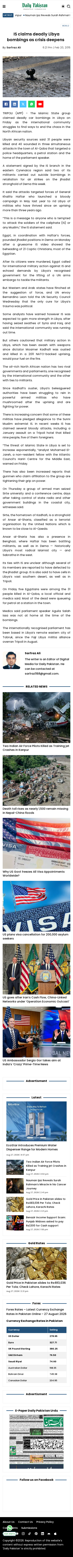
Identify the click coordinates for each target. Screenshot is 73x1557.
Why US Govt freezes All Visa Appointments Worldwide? (34, 874)
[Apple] (55, 1533)
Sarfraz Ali (14, 47)
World (65, 25)
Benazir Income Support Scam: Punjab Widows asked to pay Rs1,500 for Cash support (46, 1221)
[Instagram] (23, 1533)
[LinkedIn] (14, 104)
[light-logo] (35, 6)
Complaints (10, 1528)
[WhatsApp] (31, 104)
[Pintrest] (36, 1533)
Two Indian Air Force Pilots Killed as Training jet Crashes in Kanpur (36, 748)
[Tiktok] (29, 1533)
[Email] (40, 104)
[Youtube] (16, 1533)
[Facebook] (6, 104)
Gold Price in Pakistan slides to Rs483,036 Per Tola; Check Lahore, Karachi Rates (46, 1203)
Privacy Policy (45, 1522)
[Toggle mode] (63, 6)
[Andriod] (48, 1533)
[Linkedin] (42, 1533)
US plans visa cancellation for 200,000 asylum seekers (35, 936)
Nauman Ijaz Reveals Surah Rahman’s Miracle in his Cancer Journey (46, 1184)
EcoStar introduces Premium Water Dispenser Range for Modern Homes (32, 1147)
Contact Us (25, 1522)
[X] (23, 104)
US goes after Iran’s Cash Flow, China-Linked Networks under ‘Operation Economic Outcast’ (36, 999)
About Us (9, 1522)
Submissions (29, 1528)
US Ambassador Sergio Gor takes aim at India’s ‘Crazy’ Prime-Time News (32, 1062)
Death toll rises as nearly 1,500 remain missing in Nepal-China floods (35, 811)
